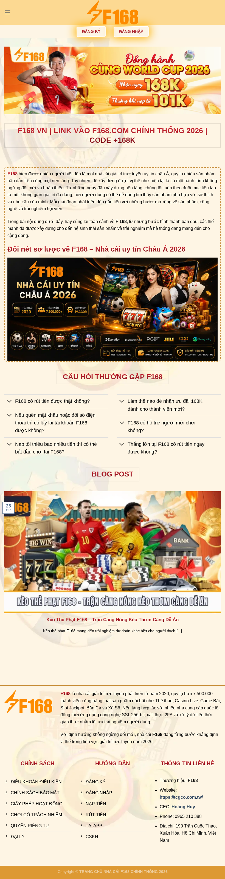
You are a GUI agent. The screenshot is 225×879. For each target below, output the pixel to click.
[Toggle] (9, 402)
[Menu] (7, 12)
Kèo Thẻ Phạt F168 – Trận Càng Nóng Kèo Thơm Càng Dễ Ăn (112, 619)
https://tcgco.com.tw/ (181, 797)
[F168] (112, 12)
